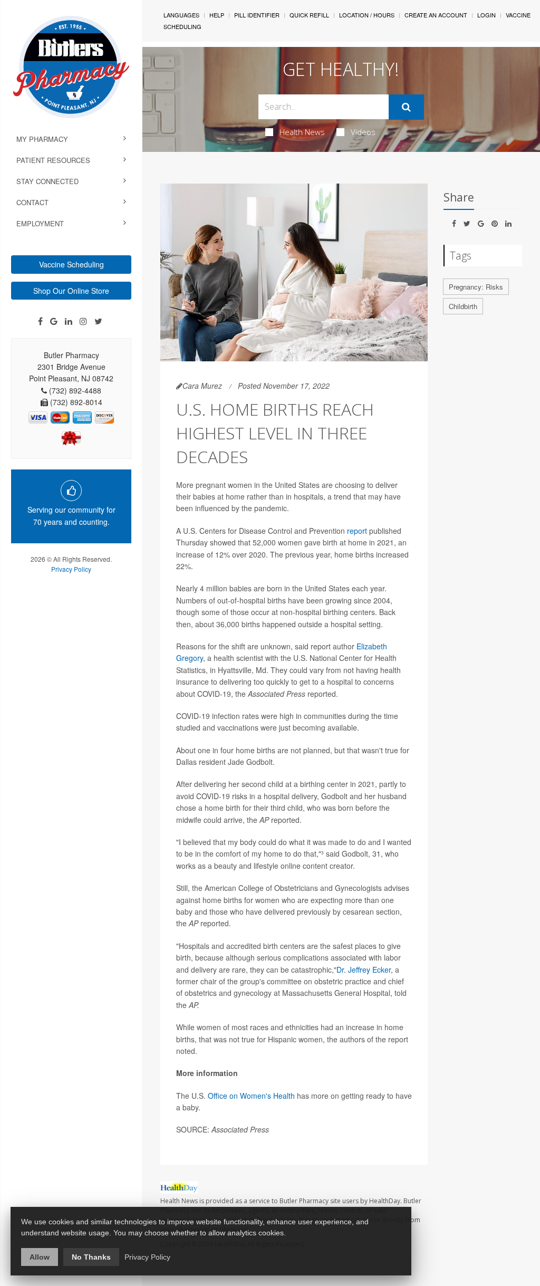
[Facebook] (40, 321)
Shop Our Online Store (71, 290)
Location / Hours (366, 15)
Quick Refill (309, 15)
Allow (40, 1257)
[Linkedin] (68, 321)
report (357, 530)
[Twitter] (98, 321)
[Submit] (406, 107)
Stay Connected (47, 181)
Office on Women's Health (251, 1095)
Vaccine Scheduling (71, 264)
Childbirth (463, 306)
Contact (32, 202)
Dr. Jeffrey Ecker (363, 969)
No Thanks (91, 1257)
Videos (363, 132)
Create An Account (435, 15)
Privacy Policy (71, 568)
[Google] (53, 321)
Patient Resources (53, 160)
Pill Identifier (256, 15)
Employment (40, 223)
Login (486, 15)
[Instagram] (83, 321)
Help (216, 15)
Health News (302, 132)
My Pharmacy (42, 139)
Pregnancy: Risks (476, 287)
